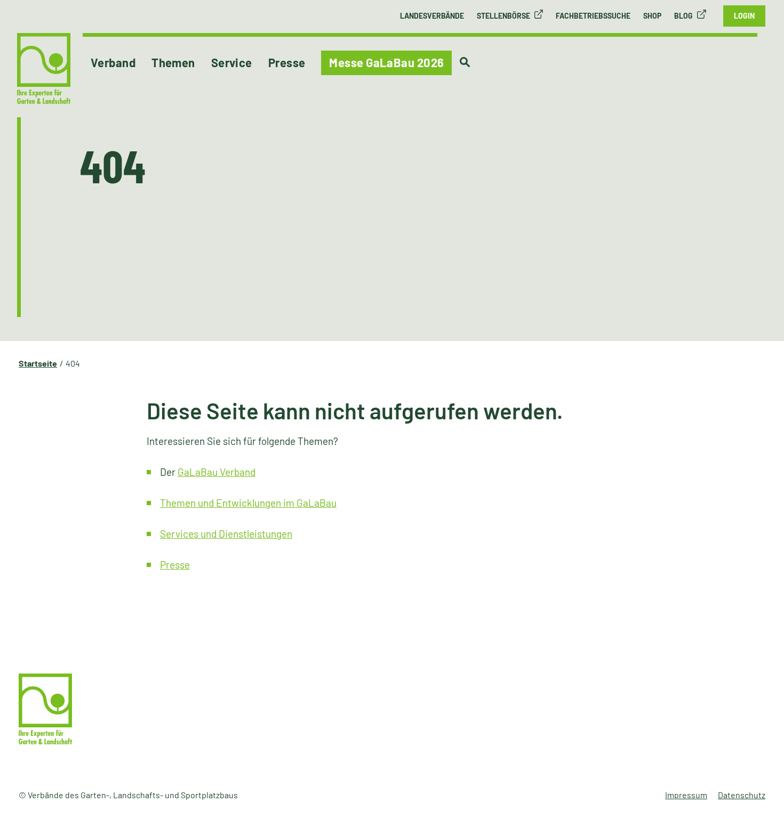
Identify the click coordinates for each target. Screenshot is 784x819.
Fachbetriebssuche (593, 15)
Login (744, 15)
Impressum (686, 795)
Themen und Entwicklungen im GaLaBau (248, 503)
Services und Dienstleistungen (226, 534)
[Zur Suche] (465, 62)
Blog (683, 15)
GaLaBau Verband (216, 472)
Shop (652, 15)
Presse (175, 564)
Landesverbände (432, 15)
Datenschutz (741, 795)
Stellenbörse (503, 15)
